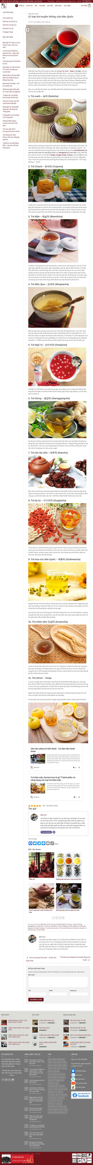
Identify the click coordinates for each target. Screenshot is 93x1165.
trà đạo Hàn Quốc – (65, 71)
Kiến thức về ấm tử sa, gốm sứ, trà (65, 1)
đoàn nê (50, 1112)
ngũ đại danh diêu (53, 1086)
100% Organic (60, 1059)
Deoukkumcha (79, 150)
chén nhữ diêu (52, 1077)
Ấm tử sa (29, 5)
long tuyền (51, 1080)
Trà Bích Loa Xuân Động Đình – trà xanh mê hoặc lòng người (11, 145)
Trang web (73, 990)
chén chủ (63, 1068)
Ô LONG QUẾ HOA (18, 1157)
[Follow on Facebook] (83, 1)
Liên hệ (79, 1)
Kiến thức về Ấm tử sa (10, 21)
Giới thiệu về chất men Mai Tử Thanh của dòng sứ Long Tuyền (11, 69)
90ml (54, 1059)
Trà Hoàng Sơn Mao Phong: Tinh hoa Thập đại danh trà (11, 137)
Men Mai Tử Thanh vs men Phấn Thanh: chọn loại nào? (11, 45)
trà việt (50, 1109)
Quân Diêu (51, 1092)
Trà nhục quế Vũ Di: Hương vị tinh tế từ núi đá (11, 130)
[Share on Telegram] (63, 917)
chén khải (62, 1074)
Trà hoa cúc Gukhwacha (50, 926)
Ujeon (70, 155)
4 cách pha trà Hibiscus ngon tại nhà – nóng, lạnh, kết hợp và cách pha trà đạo (11, 54)
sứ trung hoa (51, 1100)
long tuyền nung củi (53, 1083)
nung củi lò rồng (52, 1089)
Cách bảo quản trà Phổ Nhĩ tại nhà (11, 62)
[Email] (54, 832)
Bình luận (31, 975)
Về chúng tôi (51, 1)
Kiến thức (58, 5)
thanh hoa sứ (51, 1103)
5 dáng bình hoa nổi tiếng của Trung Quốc (11, 116)
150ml (54, 1065)
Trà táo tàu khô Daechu (65, 928)
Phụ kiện (42, 5)
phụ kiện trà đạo (62, 1089)
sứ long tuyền (63, 1095)
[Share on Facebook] (53, 917)
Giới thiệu (67, 5)
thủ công (59, 1103)
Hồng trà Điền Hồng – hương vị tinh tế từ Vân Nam (10, 123)
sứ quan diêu (51, 1098)
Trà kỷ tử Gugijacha (63, 926)
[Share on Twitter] (56, 917)
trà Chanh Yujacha (61, 924)
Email (50, 990)
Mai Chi (48, 22)
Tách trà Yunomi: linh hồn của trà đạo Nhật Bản (11, 102)
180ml (64, 1065)
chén (58, 1068)
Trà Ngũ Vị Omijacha (39, 928)
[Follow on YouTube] (12, 1079)
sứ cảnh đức (59, 1092)
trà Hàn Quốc (39, 926)
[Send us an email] (86, 1)
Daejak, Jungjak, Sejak (58, 155)
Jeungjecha (62, 152)
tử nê (60, 1109)
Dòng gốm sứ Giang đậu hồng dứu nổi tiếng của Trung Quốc (11, 109)
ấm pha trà (57, 1112)
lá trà (77, 80)
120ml (59, 1062)
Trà (36, 5)
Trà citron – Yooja (71, 924)
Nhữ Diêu (61, 1086)
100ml (50, 1062)
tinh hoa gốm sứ (52, 1106)
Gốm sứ (21, 5)
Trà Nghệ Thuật (8, 32)
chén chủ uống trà (53, 1074)
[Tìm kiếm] (16, 5)
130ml (64, 1062)
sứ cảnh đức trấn (53, 1095)
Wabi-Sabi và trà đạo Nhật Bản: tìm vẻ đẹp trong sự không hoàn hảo (11, 78)
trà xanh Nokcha (40, 930)
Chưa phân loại (8, 18)
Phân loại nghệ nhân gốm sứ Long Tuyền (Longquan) (11, 90)
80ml (49, 1059)
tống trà (56, 1109)
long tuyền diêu (60, 1080)
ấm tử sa (64, 1112)
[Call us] (90, 1)
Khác (56, 844)
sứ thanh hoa (60, 1098)
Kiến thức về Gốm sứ (9, 25)
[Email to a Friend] (59, 917)
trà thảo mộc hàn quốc (78, 928)
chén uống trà (61, 1077)
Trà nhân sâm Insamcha (52, 928)
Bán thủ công (51, 1068)
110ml (54, 1062)
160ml (59, 1065)
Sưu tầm (50, 5)
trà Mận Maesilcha (74, 926)
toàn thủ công (62, 1106)
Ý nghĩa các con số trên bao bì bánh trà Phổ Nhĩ (10, 96)
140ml (50, 1065)
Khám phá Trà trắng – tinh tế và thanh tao (11, 85)
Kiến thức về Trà (8, 28)
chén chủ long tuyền (53, 1071)
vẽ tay (65, 1109)
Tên (29, 990)
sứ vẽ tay (59, 1100)
